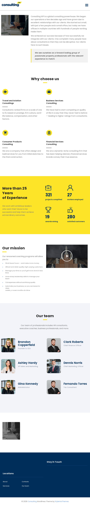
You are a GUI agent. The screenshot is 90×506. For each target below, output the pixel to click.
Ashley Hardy (27, 363)
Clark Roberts (73, 342)
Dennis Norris (73, 363)
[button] (67, 256)
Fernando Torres (75, 384)
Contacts (25, 482)
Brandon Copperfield (26, 343)
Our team (25, 486)
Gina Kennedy (28, 384)
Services (6, 486)
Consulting (32, 501)
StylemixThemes (62, 501)
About (5, 482)
